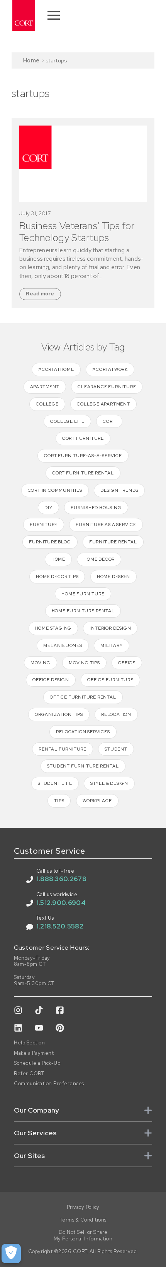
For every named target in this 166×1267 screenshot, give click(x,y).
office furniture (110, 679)
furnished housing (96, 507)
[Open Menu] (53, 15)
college (47, 404)
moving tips (84, 662)
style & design (109, 783)
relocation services (83, 731)
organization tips (59, 714)
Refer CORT (29, 1074)
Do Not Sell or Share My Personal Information (83, 1235)
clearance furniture (107, 386)
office (127, 662)
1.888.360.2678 (61, 879)
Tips (59, 800)
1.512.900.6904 (61, 902)
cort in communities (55, 490)
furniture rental (113, 542)
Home (31, 60)
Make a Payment (34, 1053)
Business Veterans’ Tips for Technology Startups (76, 231)
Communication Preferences (49, 1084)
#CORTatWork (110, 369)
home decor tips (57, 576)
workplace (97, 800)
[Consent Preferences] (11, 1253)
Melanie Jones (62, 645)
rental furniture (62, 749)
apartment (44, 386)
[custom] (18, 1010)
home (58, 559)
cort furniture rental (83, 473)
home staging (53, 628)
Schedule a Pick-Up (37, 1063)
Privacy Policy (83, 1207)
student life (55, 783)
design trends (119, 490)
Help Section (29, 1043)
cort (109, 421)
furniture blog (50, 542)
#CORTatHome (56, 369)
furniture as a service (106, 524)
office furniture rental (83, 697)
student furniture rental (83, 766)
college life (67, 421)
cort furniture (83, 438)
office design (50, 679)
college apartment (103, 404)
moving (40, 662)
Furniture (44, 524)
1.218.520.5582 (59, 926)
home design (113, 576)
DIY (48, 507)
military (111, 645)
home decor (99, 559)
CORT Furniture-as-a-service (83, 455)
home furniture (82, 594)
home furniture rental (83, 610)
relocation (116, 714)
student (116, 749)
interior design (110, 628)
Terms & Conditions (83, 1220)
